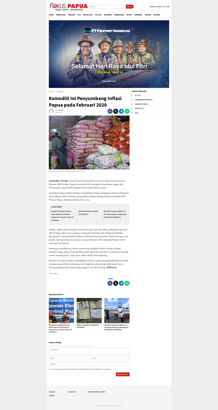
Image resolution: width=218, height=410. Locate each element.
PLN (136, 113)
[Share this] (110, 111)
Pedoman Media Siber (96, 392)
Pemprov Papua (141, 104)
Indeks (51, 395)
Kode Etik (72, 392)
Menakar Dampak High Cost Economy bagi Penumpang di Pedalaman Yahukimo (115, 214)
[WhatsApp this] (127, 111)
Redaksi (52, 392)
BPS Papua (54, 273)
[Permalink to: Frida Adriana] (51, 111)
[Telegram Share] (121, 111)
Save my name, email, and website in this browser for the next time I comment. (81, 369)
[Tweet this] (115, 111)
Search (129, 6)
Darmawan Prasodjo (143, 100)
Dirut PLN (139, 108)
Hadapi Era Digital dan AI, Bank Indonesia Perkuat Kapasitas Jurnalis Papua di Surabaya (60, 328)
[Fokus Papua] (69, 6)
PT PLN (138, 95)
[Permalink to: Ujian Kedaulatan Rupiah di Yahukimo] (89, 310)
